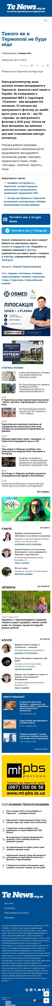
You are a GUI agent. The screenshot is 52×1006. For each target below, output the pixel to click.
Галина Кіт (24, 53)
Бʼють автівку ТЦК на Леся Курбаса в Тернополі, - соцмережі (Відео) (24, 812)
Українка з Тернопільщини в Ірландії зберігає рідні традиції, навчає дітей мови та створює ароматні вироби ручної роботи (24, 624)
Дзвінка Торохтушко (26, 653)
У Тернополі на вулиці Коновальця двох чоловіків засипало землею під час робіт (25, 866)
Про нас (8, 903)
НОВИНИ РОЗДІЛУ (41, 749)
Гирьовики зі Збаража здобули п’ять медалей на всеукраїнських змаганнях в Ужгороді (23, 451)
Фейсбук (9, 256)
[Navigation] (45, 20)
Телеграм (7, 260)
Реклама (9, 918)
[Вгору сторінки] (46, 994)
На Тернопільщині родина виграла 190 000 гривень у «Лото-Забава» (32, 411)
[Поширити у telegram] (47, 66)
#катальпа (25, 273)
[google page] (27, 990)
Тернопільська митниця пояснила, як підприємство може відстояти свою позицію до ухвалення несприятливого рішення (23, 427)
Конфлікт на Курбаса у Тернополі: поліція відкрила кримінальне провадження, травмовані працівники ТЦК (33, 461)
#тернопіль (16, 280)
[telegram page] (43, 990)
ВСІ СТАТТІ (45, 528)
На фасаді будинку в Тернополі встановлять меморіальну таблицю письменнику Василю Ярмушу (25, 201)
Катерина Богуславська (28, 544)
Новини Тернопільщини (27, 266)
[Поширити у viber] (42, 66)
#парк (5, 280)
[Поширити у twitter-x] (37, 66)
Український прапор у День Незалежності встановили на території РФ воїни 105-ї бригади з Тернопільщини (26, 857)
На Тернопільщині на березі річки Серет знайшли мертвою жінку (25, 848)
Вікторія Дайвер (24, 574)
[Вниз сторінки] (46, 1000)
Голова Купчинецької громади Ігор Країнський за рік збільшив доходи (34, 374)
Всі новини (43, 492)
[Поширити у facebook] (31, 66)
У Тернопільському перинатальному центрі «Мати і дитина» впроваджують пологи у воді (25, 402)
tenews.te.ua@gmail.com (16, 246)
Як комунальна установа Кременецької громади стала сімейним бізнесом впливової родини (24, 839)
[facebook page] (31, 990)
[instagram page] (47, 990)
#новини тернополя (33, 276)
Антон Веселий (23, 669)
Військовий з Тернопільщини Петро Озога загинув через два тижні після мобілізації (26, 821)
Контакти (9, 908)
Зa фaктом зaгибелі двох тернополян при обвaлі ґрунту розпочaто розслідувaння (23, 485)
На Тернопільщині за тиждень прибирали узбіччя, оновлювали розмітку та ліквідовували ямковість (34, 388)
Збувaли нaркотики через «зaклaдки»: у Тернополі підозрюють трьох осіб (23, 440)
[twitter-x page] (35, 990)
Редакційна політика (16, 913)
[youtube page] (39, 990)
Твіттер (31, 250)
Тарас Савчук (22, 563)
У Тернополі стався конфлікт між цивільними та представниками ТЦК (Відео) (24, 830)
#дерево (13, 273)
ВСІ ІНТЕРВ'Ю (43, 586)
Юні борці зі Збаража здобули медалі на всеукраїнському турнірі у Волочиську (24, 474)
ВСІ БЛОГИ (45, 639)
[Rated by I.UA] (42, 1001)
